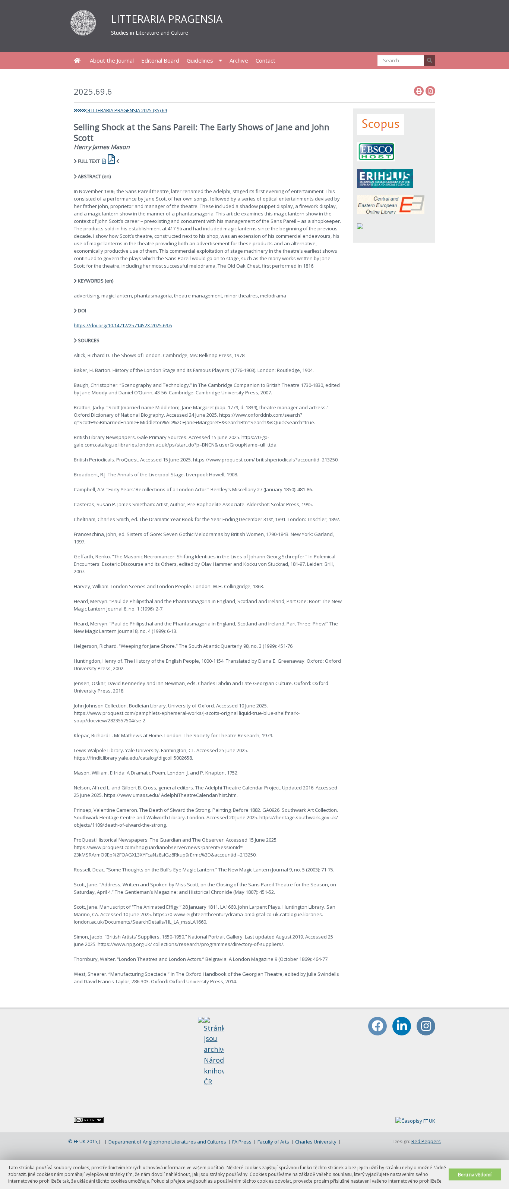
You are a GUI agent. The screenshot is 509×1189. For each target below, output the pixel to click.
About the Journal (112, 60)
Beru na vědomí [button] (474, 1174)
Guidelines (200, 60)
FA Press (242, 1141)
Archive (239, 60)
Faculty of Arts (273, 1141)
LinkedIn (401, 1026)
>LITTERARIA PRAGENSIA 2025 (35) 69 (126, 110)
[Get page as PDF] (430, 91)
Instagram (426, 1026)
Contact (265, 60)
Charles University (315, 1141)
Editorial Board (160, 60)
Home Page (77, 60)
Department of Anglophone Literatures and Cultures (167, 1141)
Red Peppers (426, 1141)
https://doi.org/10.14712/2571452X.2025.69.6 (123, 325)
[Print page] (419, 91)
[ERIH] (385, 177)
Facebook (377, 1026)
